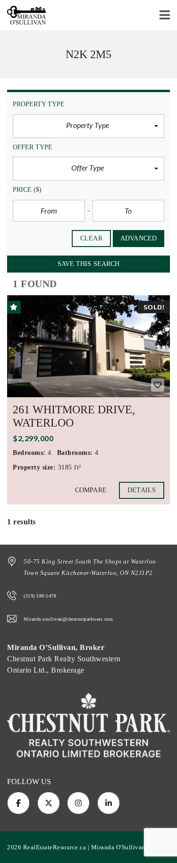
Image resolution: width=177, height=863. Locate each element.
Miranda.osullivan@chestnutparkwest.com (68, 619)
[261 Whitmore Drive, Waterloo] (88, 346)
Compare (91, 490)
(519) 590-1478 (40, 595)
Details (141, 490)
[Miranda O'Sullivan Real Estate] (23, 15)
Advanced (138, 238)
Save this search (89, 263)
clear (91, 238)
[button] (88, 126)
